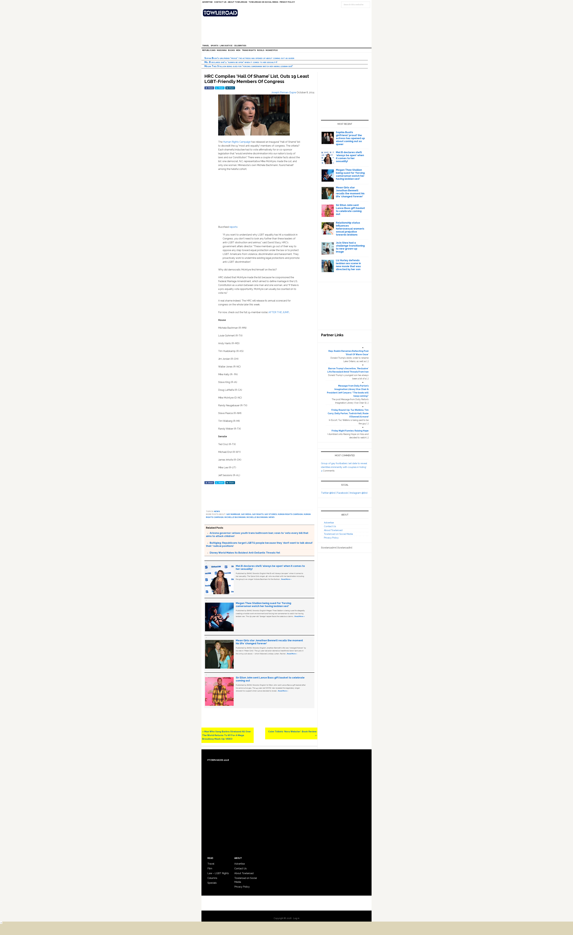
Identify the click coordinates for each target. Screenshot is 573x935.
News (217, 511)
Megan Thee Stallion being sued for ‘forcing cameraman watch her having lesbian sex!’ (248, 66)
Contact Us (330, 526)
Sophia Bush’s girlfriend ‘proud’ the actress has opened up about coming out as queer (249, 58)
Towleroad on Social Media (338, 534)
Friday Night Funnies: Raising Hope (350, 431)
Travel (210, 863)
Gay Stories (270, 514)
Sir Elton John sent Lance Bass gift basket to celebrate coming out (350, 210)
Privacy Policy (331, 537)
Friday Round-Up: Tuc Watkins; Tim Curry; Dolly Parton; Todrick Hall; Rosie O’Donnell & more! (348, 413)
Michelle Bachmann (235, 517)
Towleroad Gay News (287, 12)
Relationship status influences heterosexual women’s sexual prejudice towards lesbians (350, 228)
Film (209, 868)
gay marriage (233, 514)
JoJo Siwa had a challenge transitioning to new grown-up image (350, 247)
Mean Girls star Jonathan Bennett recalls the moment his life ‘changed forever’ (350, 192)
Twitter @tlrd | (329, 492)
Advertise (329, 522)
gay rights (258, 514)
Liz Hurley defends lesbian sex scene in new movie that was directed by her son (348, 265)
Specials (212, 882)
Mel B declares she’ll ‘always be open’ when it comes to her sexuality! (240, 62)
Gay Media (246, 514)
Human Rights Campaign (237, 141)
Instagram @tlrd (358, 492)
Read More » (286, 579)
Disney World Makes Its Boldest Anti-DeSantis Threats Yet (245, 552)
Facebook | (343, 492)
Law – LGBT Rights (218, 873)
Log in (296, 918)
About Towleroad (333, 530)
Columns (212, 878)
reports (233, 227)
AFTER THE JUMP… (279, 312)
